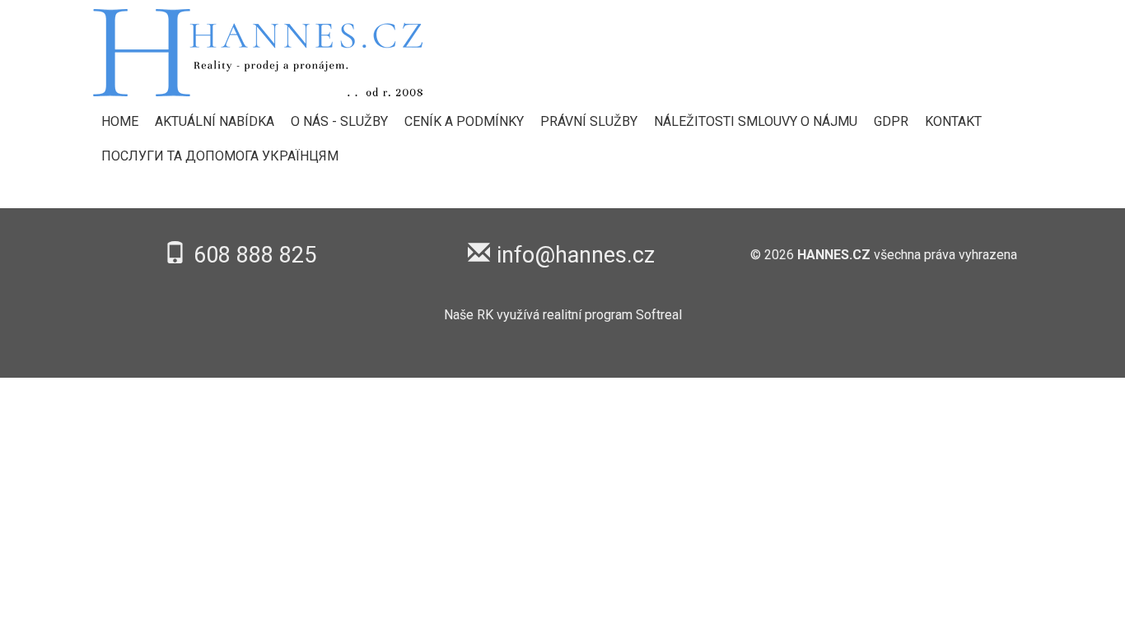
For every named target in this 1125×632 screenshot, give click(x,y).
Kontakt (953, 121)
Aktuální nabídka (214, 121)
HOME (119, 121)
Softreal (659, 315)
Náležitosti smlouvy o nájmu (755, 121)
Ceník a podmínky (464, 121)
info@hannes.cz (576, 255)
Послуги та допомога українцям (219, 156)
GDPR (891, 121)
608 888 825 (255, 255)
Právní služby (588, 121)
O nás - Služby (339, 121)
